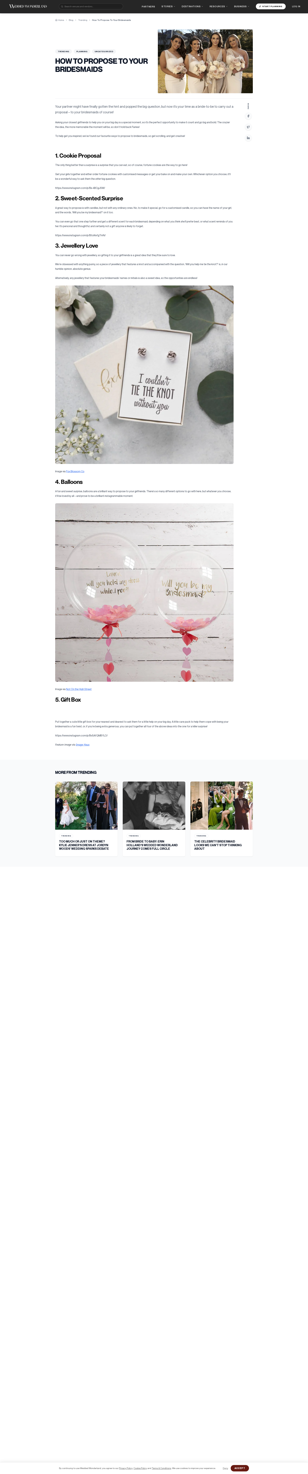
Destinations (191, 6)
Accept (240, 1468)
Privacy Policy (126, 1468)
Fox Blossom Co (75, 471)
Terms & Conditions (161, 1468)
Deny (225, 1468)
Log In (296, 6)
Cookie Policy (140, 1468)
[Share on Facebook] (248, 116)
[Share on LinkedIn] (248, 137)
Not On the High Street (79, 689)
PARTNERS (148, 6)
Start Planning (272, 6)
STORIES (167, 6)
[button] (144, 374)
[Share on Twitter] (248, 126)
